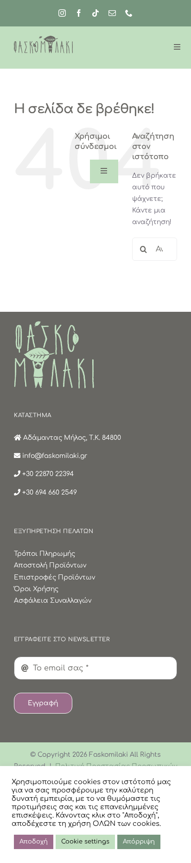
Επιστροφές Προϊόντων (54, 577)
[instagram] (62, 13)
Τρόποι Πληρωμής (44, 553)
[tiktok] (95, 13)
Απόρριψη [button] (139, 841)
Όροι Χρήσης (36, 589)
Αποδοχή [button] (33, 841)
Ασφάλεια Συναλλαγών (52, 600)
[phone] (129, 13)
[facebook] (79, 13)
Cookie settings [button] (85, 841)
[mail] (112, 13)
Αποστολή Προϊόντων (50, 565)
